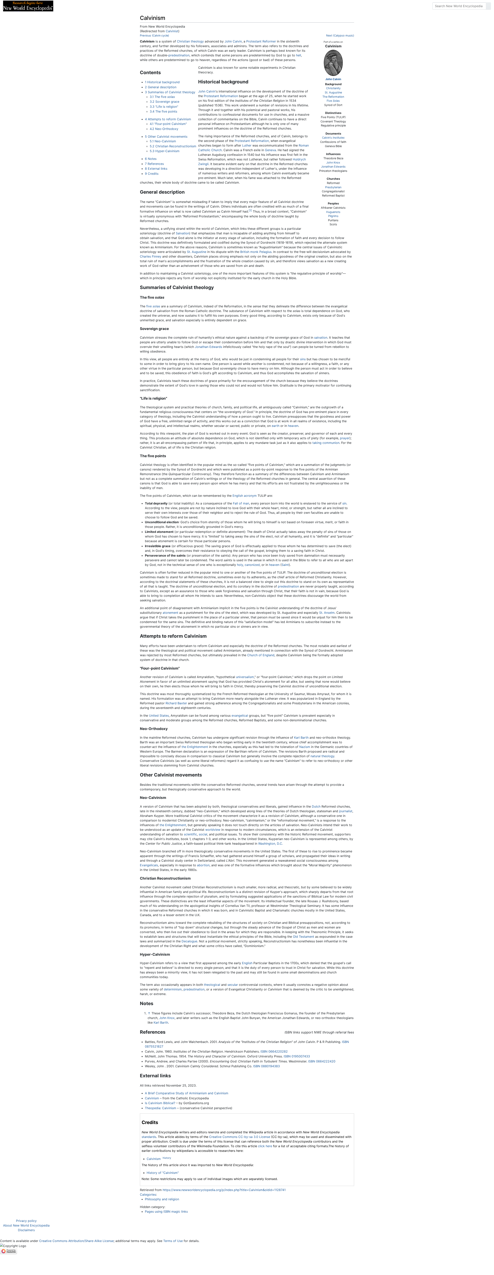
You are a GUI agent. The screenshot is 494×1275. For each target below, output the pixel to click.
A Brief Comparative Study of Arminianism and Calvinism (186, 1093)
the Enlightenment (195, 747)
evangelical (240, 715)
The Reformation (333, 96)
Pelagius (265, 252)
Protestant (211, 96)
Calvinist (172, 31)
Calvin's (333, 137)
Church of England (260, 655)
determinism (173, 989)
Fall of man (241, 503)
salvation (320, 337)
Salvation (182, 233)
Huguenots (333, 212)
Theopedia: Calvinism (160, 1108)
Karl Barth (301, 737)
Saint (285, 565)
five (153, 306)
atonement (170, 613)
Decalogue (189, 941)
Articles (65, 6)
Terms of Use (173, 1241)
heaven (293, 426)
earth (275, 426)
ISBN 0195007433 (297, 1056)
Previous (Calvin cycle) (154, 35)
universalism (245, 677)
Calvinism (152, 1098)
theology (197, 41)
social (203, 834)
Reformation (229, 96)
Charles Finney (150, 256)
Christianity (333, 88)
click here (265, 1146)
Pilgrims (333, 216)
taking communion (325, 443)
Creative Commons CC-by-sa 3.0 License (239, 1137)
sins (303, 359)
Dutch (316, 806)
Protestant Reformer (261, 41)
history (167, 1157)
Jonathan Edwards (333, 166)
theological (212, 985)
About (81, 6)
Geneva (270, 150)
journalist (345, 811)
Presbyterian (333, 187)
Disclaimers (26, 1230)
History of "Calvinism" (163, 1173)
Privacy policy (26, 1221)
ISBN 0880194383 (266, 1066)
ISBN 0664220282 (274, 1051)
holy (240, 565)
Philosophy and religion (162, 1199)
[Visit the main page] (28, 5)
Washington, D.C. (270, 843)
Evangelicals (149, 865)
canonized (252, 565)
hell (298, 55)
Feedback (99, 6)
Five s (333, 100)
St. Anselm (327, 613)
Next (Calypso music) (340, 35)
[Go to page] (488, 6)
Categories (148, 1194)
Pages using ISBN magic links (166, 1211)
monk (254, 252)
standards (149, 1137)
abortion (203, 865)
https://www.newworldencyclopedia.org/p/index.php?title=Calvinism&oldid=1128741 (224, 1190)
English (238, 496)
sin (344, 503)
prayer (344, 438)
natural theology (322, 756)
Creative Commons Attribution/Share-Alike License (76, 1241)
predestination (178, 55)
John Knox (333, 162)
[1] (250, 210)
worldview (212, 830)
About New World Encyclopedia (26, 1225)
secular (233, 985)
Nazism (304, 747)
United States (159, 715)
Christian (183, 41)
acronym (250, 496)
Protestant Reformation (252, 141)
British (244, 252)
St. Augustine (333, 92)
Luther (246, 145)
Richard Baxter (176, 703)
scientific (190, 834)
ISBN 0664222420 (321, 1061)
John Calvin (333, 79)
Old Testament (303, 936)
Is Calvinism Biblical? (160, 1103)
